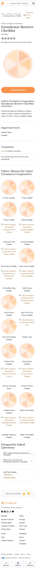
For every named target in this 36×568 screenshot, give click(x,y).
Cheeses (9, 14)
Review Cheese (18, 90)
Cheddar (4, 34)
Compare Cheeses (7, 526)
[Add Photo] (18, 64)
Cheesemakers (6, 523)
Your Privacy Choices (11, 558)
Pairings (22, 519)
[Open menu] (33, 3)
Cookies (16, 554)
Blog (2, 537)
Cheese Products (7, 519)
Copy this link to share (29, 15)
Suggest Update (9, 477)
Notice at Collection (24, 558)
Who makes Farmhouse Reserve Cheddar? (16, 454)
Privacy (23, 554)
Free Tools (23, 526)
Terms (28, 554)
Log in (3, 151)
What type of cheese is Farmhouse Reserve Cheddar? (15, 461)
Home (3, 14)
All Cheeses (17, 14)
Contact (22, 540)
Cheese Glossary (7, 540)
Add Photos (8, 475)
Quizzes (22, 523)
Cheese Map (5, 529)
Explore (22, 529)
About (21, 537)
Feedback (22, 544)
